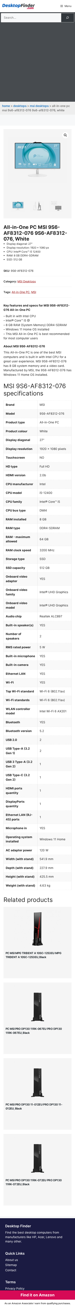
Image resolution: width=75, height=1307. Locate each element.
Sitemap (11, 1265)
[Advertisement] (37, 61)
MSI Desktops (39, 106)
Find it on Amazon (38, 1295)
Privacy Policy (14, 1288)
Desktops (20, 106)
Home (6, 106)
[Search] (67, 17)
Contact (10, 1270)
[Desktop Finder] (18, 6)
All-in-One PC (21, 292)
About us (11, 1260)
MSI (33, 292)
